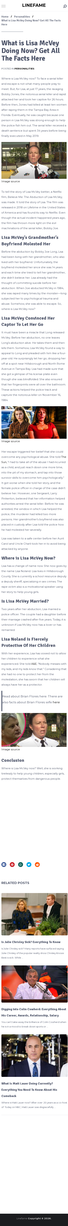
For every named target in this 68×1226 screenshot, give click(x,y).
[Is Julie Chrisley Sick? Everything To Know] (34, 914)
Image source (10, 181)
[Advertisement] (34, 820)
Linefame (34, 5)
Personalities (24, 68)
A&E (34, 663)
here (56, 702)
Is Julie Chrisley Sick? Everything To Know (31, 942)
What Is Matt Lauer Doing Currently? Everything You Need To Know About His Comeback (29, 1090)
